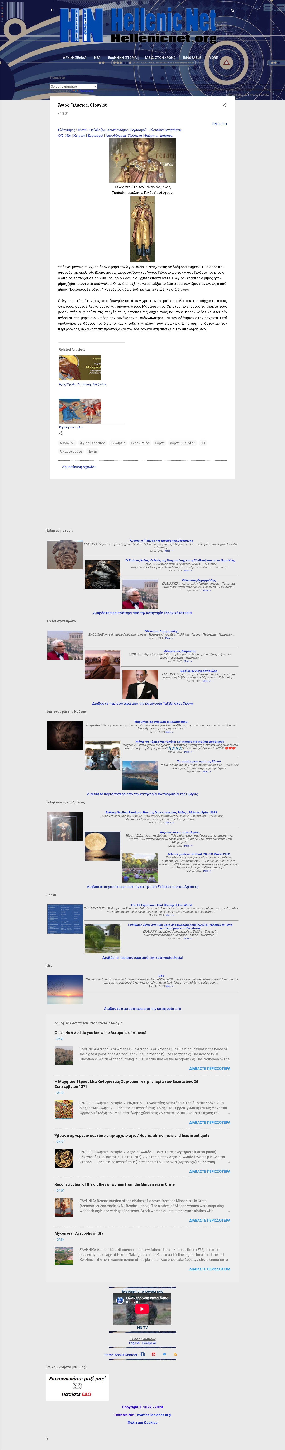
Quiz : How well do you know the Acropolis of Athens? (101, 1032)
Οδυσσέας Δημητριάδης (199, 580)
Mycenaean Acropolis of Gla (79, 1233)
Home (109, 1355)
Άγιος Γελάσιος (92, 443)
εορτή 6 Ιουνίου (182, 443)
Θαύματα (151, 135)
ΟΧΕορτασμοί (71, 451)
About (119, 1355)
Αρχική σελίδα (75, 58)
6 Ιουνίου (67, 443)
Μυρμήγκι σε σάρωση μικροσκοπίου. (161, 721)
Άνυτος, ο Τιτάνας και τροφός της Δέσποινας (161, 540)
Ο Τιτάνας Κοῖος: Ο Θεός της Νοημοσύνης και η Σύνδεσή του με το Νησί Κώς (180, 560)
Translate (86, 91)
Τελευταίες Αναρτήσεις (165, 130)
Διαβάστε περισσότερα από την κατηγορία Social (142, 957)
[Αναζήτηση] (232, 11)
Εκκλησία (118, 443)
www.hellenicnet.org (154, 1415)
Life (161, 975)
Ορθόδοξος (97, 130)
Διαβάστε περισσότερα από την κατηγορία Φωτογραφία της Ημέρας (142, 794)
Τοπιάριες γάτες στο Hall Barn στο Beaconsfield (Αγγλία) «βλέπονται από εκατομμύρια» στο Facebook (180, 926)
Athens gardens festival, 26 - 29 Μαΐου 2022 (199, 854)
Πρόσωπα (135, 135)
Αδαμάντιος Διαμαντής (180, 651)
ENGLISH (219, 124)
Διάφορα (166, 135)
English (134, 1343)
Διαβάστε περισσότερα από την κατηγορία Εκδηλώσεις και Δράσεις (142, 887)
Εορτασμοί (138, 130)
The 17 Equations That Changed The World (161, 905)
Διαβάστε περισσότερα (209, 1068)
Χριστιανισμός (117, 130)
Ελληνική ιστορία (122, 58)
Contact (131, 1355)
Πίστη (82, 130)
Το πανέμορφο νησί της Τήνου (199, 761)
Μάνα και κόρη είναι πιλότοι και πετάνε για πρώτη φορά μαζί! (180, 741)
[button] (224, 106)
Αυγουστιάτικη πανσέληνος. (180, 832)
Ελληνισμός (66, 130)
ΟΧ (60, 135)
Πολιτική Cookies (142, 1422)
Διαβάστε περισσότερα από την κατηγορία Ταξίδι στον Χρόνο (142, 703)
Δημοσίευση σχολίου (79, 467)
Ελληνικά (149, 1343)
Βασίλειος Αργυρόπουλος (198, 670)
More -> (169, 551)
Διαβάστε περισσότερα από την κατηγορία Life (142, 1008)
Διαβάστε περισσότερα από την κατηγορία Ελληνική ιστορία (142, 613)
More (213, 58)
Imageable (192, 58)
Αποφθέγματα (116, 135)
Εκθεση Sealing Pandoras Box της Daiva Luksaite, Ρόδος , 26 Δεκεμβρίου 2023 (161, 812)
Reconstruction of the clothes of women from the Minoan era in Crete (115, 1184)
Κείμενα (79, 135)
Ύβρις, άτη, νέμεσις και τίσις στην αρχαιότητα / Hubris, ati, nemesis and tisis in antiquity (132, 1135)
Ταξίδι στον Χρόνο (160, 58)
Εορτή (160, 443)
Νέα (97, 58)
